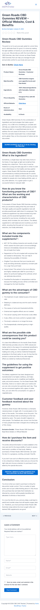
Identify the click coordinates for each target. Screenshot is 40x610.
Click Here (18, 65)
